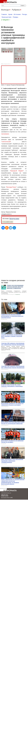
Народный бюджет (16, 171)
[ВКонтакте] (3, 227)
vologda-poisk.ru (7, 63)
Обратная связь (4, 494)
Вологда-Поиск (11, 187)
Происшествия (6, 17)
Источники (17, 14)
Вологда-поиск (14, 218)
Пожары (15, 17)
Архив (10, 14)
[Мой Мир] (14, 227)
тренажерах (5, 134)
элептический (6, 141)
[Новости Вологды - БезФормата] (8, 2)
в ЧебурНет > (5, 20)
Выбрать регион (4, 495)
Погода (24, 14)
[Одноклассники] (7, 227)
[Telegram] (10, 227)
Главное (4, 14)
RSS (12, 497)
